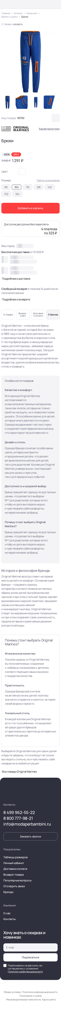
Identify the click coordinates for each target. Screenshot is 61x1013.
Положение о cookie (30, 995)
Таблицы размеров (15, 857)
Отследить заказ (14, 886)
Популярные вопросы (17, 880)
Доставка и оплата (15, 869)
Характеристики (49, 128)
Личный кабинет (13, 863)
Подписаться (30, 957)
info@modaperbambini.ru (27, 824)
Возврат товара (13, 874)
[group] (7, 102)
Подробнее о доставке (16, 278)
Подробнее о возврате (16, 299)
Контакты (9, 919)
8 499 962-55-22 (19, 812)
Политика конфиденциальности (39, 992)
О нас (7, 913)
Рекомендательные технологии (23, 999)
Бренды (8, 892)
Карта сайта (48, 999)
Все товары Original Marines (19, 771)
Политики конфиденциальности (25, 971)
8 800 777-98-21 (18, 818)
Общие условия (12, 992)
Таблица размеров (48, 180)
